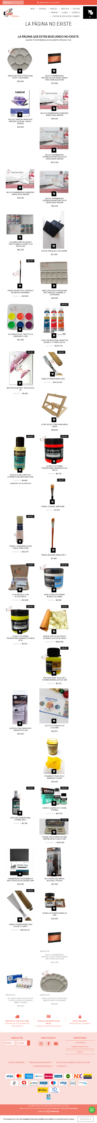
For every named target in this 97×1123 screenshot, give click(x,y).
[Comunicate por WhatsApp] (92, 1109)
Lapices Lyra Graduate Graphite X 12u (20, 729)
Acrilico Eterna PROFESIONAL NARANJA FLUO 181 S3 (54, 468)
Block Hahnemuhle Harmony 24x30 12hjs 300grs (20, 193)
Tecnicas (42, 9)
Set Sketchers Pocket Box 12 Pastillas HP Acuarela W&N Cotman (20, 1000)
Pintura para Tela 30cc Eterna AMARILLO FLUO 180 (54, 679)
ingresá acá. (56, 1108)
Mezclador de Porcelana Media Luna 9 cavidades (54, 999)
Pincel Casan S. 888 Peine (53, 506)
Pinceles (53, 9)
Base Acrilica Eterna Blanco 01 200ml (54, 595)
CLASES (65, 13)
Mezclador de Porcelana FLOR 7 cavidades (20, 77)
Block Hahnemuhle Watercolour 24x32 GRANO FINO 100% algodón (55, 78)
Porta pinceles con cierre (54, 251)
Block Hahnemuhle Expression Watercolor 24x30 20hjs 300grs (54, 200)
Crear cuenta (44, 2)
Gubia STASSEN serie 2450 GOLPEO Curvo (20, 925)
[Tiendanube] (49, 1112)
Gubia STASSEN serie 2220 (53, 379)
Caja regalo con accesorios (20, 595)
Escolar (76, 9)
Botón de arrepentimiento (69, 1108)
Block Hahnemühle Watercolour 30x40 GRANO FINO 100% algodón (55, 957)
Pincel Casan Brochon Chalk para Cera (20, 547)
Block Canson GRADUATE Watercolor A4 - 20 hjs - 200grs (20, 121)
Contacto (75, 13)
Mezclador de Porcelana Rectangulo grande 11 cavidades (54, 292)
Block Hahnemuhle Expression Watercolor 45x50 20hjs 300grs (54, 157)
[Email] (56, 1043)
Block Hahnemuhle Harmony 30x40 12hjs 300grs (54, 114)
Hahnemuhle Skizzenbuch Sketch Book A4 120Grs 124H (20, 879)
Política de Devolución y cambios (66, 16)
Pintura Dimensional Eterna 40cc (20, 819)
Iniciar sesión (55, 2)
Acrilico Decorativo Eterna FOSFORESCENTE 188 (20, 476)
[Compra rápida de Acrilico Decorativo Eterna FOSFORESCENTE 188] (19, 470)
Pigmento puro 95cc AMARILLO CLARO (55, 777)
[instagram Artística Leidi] (41, 1043)
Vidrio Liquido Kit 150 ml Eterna (54, 809)
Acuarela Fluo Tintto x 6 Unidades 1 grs (20, 335)
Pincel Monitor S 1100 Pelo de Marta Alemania (20, 291)
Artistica (65, 9)
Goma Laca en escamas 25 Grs (54, 914)
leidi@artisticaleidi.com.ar (79, 1046)
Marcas (54, 13)
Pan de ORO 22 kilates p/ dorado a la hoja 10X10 (54, 637)
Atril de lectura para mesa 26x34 (54, 425)
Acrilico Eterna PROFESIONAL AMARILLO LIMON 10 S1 (20, 638)
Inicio (32, 9)
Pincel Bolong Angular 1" (53, 555)
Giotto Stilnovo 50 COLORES (54, 727)
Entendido (85, 1119)
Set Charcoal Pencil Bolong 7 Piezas (55, 879)
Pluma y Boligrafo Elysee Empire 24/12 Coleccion (54, 838)
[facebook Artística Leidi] (48, 1043)
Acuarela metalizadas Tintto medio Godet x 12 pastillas (20, 244)
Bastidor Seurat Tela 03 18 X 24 (20, 389)
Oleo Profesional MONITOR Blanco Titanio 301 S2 (54, 341)
